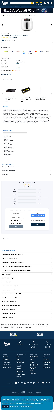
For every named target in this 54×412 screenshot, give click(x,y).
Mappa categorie (34, 356)
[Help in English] (15, 70)
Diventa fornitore (7, 367)
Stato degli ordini (20, 361)
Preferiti (18, 359)
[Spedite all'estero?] (51, 282)
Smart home (26, 6)
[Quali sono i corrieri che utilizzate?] (51, 290)
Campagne (46, 358)
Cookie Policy (33, 372)
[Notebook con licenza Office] (27, 10)
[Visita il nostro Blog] (13, 334)
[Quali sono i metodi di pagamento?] (51, 313)
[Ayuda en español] (12, 70)
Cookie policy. (40, 403)
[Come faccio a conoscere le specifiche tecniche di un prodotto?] (51, 266)
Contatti (5, 358)
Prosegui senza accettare (26, 406)
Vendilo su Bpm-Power (6, 74)
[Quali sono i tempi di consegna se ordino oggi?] (51, 262)
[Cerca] (32, 3)
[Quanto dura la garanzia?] (51, 317)
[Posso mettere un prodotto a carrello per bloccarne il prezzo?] (51, 270)
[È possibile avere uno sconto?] (51, 309)
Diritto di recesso (34, 365)
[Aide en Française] (18, 70)
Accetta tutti (5, 406)
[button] (2, 24)
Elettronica (3, 6)
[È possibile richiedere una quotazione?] (51, 305)
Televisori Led (46, 365)
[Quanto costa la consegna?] (51, 278)
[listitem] (11, 94)
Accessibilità (33, 373)
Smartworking (46, 361)
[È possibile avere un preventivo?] (51, 301)
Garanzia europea (34, 364)
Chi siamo (5, 356)
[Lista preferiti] (48, 3)
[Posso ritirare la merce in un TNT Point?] (51, 298)
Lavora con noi (6, 362)
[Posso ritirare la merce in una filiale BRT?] (51, 294)
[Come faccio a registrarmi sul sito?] (51, 258)
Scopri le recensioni (39, 4)
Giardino (34, 6)
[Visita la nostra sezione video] (40, 334)
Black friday (46, 359)
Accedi (18, 356)
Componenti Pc (47, 367)
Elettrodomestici (18, 6)
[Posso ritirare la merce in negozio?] (51, 286)
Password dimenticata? (16, 223)
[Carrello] (51, 3)
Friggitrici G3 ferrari (20, 62)
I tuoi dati (18, 358)
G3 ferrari (18, 60)
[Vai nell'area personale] (45, 3)
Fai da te (10, 6)
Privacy (31, 370)
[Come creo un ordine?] (51, 274)
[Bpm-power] (4, 3)
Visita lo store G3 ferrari (6, 33)
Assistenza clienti (20, 362)
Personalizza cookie (14, 406)
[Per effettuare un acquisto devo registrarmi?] (51, 254)
